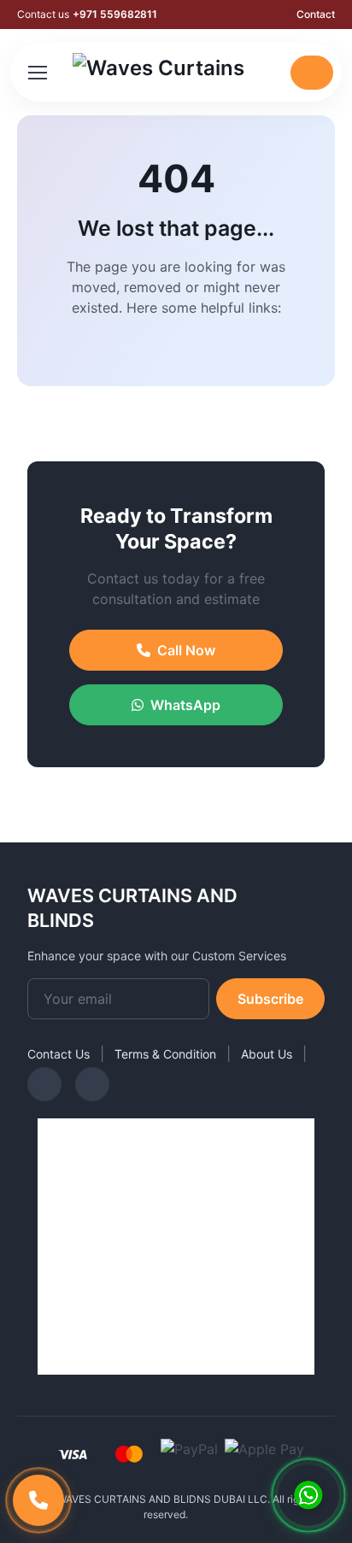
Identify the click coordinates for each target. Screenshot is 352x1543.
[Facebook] (92, 1084)
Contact (315, 14)
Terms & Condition (165, 1054)
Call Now (186, 650)
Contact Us (58, 1054)
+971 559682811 (115, 14)
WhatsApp (185, 704)
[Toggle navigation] (37, 72)
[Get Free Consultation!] (308, 1495)
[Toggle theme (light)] (270, 73)
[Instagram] (44, 1084)
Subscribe (270, 998)
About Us (266, 1054)
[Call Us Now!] (38, 1500)
